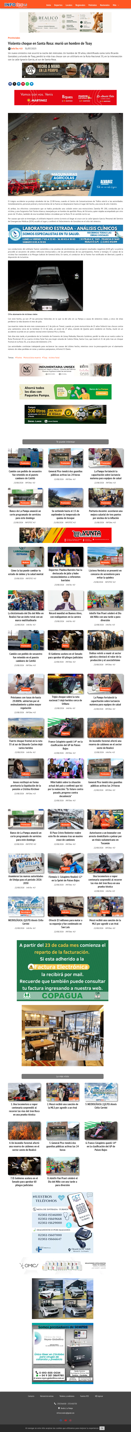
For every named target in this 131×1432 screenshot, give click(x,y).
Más (114, 5)
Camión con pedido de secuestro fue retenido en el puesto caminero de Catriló (25, 474)
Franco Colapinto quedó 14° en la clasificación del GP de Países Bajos (66, 745)
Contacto (31, 1396)
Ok (102, 1428)
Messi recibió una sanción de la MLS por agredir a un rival (105, 921)
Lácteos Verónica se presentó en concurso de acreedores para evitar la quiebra (105, 574)
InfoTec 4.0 (17, 48)
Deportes (58, 5)
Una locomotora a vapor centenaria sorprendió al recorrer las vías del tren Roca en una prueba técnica (105, 881)
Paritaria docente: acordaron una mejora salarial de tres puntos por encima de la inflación (106, 514)
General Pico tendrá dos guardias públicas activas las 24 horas (65, 473)
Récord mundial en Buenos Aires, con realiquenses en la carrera (65, 614)
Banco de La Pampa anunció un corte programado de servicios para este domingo (25, 514)
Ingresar (100, 1396)
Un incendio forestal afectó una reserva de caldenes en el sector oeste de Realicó (105, 744)
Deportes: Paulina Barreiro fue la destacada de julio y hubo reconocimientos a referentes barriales (65, 575)
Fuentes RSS (84, 1396)
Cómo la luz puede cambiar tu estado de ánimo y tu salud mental (25, 572)
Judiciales (25, 774)
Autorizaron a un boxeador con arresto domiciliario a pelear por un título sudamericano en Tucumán (105, 838)
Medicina (26, 562)
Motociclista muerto (32, 357)
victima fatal (54, 357)
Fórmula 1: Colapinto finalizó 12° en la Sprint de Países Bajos (65, 878)
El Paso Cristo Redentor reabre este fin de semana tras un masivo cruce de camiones (65, 836)
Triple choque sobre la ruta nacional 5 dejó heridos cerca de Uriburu (65, 700)
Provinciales (14, 37)
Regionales (80, 5)
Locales (69, 5)
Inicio (48, 5)
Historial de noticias (47, 1396)
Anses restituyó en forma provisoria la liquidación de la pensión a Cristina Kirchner (26, 785)
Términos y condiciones (66, 1396)
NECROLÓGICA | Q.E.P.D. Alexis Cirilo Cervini (25, 921)
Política (65, 645)
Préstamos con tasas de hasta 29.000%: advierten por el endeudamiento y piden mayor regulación (26, 703)
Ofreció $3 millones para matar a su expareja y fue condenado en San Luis (65, 923)
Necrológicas (25, 912)
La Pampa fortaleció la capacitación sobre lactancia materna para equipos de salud (105, 474)
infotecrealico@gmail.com (65, 1413)
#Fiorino (18, 357)
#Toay (44, 357)
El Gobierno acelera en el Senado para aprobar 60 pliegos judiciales (65, 655)
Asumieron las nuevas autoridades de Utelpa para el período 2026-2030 (25, 879)
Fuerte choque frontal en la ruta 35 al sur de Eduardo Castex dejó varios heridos (26, 744)
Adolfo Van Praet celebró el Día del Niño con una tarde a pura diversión (105, 616)
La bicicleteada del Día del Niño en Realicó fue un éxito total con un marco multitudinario (26, 616)
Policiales (93, 5)
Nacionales (105, 5)
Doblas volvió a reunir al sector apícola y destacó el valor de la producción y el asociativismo (105, 656)
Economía (25, 689)
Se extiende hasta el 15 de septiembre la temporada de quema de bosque (65, 514)
